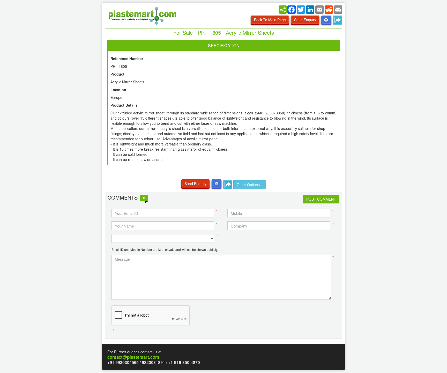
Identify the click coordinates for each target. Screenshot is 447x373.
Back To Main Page (270, 19)
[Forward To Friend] (337, 20)
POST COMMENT (321, 199)
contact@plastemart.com (133, 357)
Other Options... (250, 184)
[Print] (326, 20)
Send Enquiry (305, 19)
